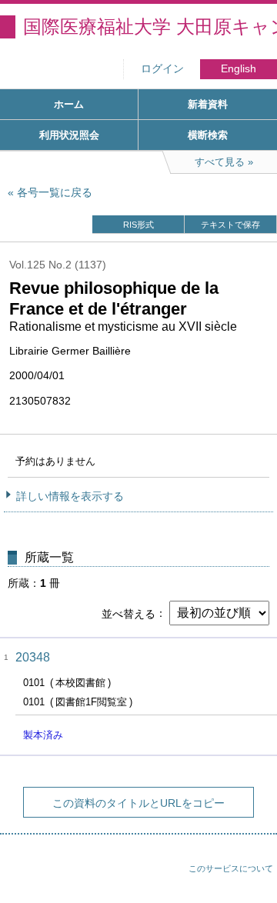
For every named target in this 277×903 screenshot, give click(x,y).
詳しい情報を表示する (70, 496)
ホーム (69, 104)
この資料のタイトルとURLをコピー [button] (138, 803)
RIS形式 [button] (138, 224)
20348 (32, 657)
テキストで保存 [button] (230, 224)
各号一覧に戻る (54, 192)
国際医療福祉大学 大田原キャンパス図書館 (150, 26)
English (238, 69)
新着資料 (208, 104)
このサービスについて (231, 868)
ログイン (162, 69)
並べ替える (128, 613)
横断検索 (208, 135)
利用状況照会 (69, 135)
